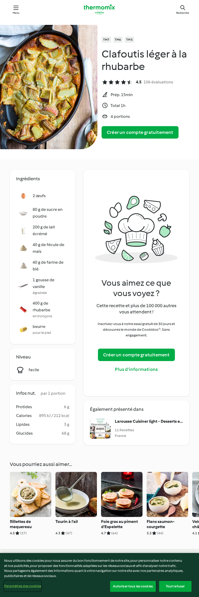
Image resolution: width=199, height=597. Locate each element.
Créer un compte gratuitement (140, 132)
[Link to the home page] (99, 9)
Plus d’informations (136, 369)
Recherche (182, 13)
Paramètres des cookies (22, 586)
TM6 (118, 39)
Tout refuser (175, 586)
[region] (99, 575)
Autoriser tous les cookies (133, 586)
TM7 (106, 39)
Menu (16, 13)
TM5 (129, 39)
